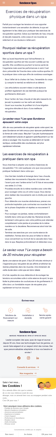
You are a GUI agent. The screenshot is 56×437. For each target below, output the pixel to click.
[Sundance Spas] (28, 332)
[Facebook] (18, 358)
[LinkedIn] (37, 358)
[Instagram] (28, 358)
